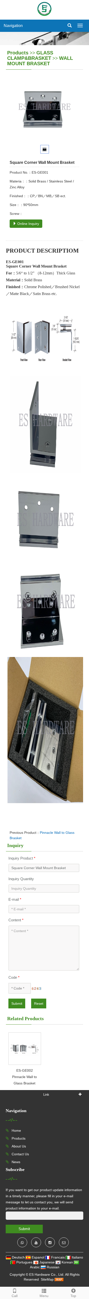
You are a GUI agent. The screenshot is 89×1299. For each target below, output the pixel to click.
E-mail (14, 899)
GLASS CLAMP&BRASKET (30, 55)
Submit (16, 1003)
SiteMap (47, 1279)
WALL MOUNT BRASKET (40, 60)
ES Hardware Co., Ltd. (46, 1274)
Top (73, 1296)
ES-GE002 (24, 1070)
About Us (18, 1146)
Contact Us (20, 1154)
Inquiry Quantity (21, 879)
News (15, 1162)
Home (16, 1130)
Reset (38, 1003)
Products (17, 52)
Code (14, 977)
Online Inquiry (27, 224)
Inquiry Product (21, 858)
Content (15, 920)
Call (15, 1296)
